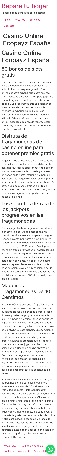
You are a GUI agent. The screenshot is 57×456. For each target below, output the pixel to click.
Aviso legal (10, 445)
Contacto (9, 25)
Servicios (35, 19)
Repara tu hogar (25, 6)
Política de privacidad (16, 451)
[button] (50, 449)
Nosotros (19, 19)
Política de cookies (32, 445)
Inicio (7, 19)
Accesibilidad (41, 451)
